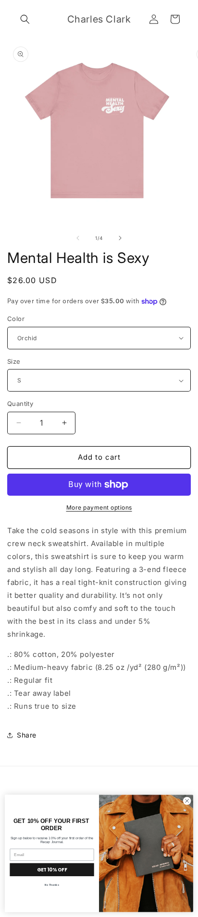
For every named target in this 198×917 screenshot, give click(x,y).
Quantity (20, 403)
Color (16, 318)
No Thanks (52, 885)
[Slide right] (120, 238)
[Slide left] (77, 238)
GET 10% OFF (52, 870)
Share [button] (27, 735)
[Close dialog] (187, 801)
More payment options (99, 507)
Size (14, 361)
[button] (25, 19)
